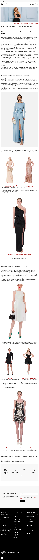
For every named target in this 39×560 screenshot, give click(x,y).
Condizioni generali (30, 516)
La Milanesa (16, 534)
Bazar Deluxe (16, 526)
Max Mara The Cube (18, 518)
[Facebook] (27, 533)
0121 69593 (26, 473)
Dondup (15, 527)
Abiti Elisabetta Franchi (19, 23)
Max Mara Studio (17, 521)
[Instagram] (31, 533)
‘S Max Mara (16, 516)
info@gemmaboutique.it (24, 475)
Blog (14, 540)
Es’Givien (15, 531)
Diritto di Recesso (30, 521)
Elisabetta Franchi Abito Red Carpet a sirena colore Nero (19, 254)
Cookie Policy (29, 527)
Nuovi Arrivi (16, 514)
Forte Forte (16, 532)
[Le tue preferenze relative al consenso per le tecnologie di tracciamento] (2, 558)
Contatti (15, 537)
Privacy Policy (29, 525)
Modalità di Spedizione (31, 519)
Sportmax (15, 522)
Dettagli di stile (16, 539)
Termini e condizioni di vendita (32, 514)
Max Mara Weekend (17, 519)
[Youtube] (29, 533)
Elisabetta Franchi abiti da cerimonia (31, 23)
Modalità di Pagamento (31, 518)
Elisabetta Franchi (17, 529)
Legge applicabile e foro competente (31, 523)
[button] (38, 4)
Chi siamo (15, 535)
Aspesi (15, 524)
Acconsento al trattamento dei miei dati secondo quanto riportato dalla (28, 497)
